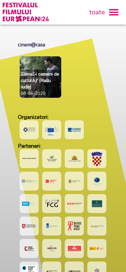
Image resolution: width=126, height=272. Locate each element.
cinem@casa (31, 44)
